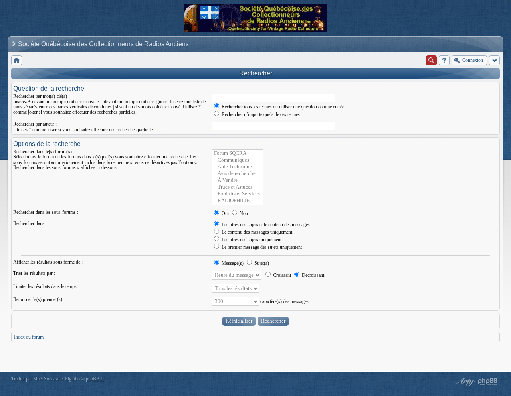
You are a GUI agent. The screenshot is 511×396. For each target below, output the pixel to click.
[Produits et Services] (237, 194)
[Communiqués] (237, 160)
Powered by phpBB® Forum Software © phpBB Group (488, 381)
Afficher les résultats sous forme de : (48, 262)
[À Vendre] (237, 180)
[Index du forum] (16, 60)
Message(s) (232, 263)
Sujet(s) (261, 263)
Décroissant (312, 275)
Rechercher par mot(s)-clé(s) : (41, 96)
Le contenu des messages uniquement (256, 232)
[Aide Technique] (237, 167)
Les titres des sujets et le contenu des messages (265, 224)
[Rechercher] (431, 60)
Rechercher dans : (30, 223)
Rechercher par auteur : (35, 124)
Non (243, 213)
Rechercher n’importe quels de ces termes (260, 114)
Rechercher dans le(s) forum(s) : (43, 151)
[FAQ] (444, 60)
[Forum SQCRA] (237, 153)
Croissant (281, 275)
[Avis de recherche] (237, 173)
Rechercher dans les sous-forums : (45, 212)
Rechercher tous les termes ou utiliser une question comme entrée (282, 107)
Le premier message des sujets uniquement (261, 247)
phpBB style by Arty (464, 381)
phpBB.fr (95, 379)
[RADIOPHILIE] (237, 200)
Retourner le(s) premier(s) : (39, 299)
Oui (224, 213)
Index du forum (29, 337)
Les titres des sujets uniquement (250, 239)
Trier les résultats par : (34, 273)
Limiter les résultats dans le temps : (46, 286)
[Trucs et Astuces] (237, 187)
